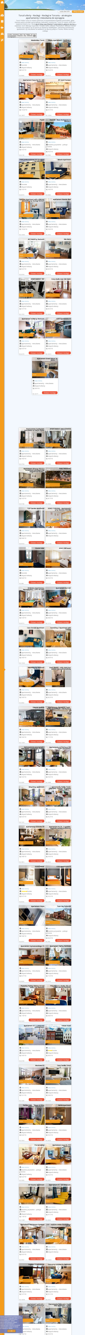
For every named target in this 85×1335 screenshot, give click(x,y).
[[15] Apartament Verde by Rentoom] (32, 328)
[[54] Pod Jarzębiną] (32, 1154)
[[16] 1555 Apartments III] (58, 328)
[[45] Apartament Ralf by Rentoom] (58, 955)
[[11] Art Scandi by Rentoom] (32, 248)
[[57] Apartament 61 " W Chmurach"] (58, 1194)
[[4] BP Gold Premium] (58, 89)
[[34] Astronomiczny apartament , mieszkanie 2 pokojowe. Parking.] (32, 756)
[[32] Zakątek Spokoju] (32, 716)
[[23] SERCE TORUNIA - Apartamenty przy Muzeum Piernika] (58, 517)
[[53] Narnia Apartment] (58, 1114)
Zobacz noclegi (36, 74)
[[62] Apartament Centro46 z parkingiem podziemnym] (32, 1313)
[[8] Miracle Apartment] (58, 169)
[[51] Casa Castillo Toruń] (58, 1074)
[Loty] (3, 27)
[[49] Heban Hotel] (58, 1035)
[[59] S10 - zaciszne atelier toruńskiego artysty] (58, 1233)
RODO (11, 1328)
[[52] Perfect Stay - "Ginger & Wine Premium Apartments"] (32, 1114)
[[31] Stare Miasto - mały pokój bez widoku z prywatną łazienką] (58, 676)
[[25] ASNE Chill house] (58, 557)
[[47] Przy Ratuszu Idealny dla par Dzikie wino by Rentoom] (58, 995)
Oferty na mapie (78, 11)
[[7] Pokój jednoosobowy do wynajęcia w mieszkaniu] (32, 169)
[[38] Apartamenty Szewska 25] (32, 836)
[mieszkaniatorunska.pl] (3, 2)
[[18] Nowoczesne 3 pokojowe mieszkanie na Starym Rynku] (32, 438)
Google (11, 1318)
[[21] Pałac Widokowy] (58, 478)
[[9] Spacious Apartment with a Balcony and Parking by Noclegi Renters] (32, 208)
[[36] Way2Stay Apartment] (32, 796)
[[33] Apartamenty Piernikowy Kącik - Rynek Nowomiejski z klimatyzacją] (58, 716)
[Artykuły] (3, 21)
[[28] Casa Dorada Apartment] (32, 637)
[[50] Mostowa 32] (32, 1074)
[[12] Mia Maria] (58, 248)
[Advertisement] (45, 412)
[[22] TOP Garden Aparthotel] (32, 517)
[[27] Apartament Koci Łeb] (58, 597)
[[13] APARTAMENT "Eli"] (32, 288)
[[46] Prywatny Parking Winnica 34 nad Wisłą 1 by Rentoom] (32, 995)
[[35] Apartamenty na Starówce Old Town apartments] (58, 756)
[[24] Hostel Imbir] (32, 557)
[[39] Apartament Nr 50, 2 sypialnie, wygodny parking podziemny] (58, 836)
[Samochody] (3, 34)
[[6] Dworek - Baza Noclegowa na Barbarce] (58, 129)
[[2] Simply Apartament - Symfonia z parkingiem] (58, 49)
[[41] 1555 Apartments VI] (58, 875)
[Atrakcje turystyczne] (3, 40)
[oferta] (20, 65)
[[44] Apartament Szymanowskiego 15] (32, 955)
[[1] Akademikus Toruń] (32, 49)
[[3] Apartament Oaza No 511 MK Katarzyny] (32, 89)
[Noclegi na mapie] (3, 15)
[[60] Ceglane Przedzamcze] (32, 1273)
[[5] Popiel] (32, 129)
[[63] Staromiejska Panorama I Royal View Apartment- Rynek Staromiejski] (58, 1313)
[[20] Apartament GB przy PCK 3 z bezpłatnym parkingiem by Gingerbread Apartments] (32, 478)
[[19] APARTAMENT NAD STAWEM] (58, 438)
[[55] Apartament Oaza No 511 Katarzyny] (58, 1154)
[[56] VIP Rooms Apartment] (32, 1194)
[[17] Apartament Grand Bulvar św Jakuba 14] (45, 367)
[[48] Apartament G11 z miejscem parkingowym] (32, 1035)
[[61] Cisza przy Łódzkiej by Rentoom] (58, 1273)
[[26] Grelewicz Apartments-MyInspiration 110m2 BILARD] (32, 597)
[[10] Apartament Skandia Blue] (58, 208)
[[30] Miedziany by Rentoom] (32, 676)
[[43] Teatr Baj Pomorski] (58, 915)
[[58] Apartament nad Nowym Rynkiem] (32, 1233)
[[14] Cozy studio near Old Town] (58, 288)
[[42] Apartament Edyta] (32, 915)
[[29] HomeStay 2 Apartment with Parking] (58, 637)
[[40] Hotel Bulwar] (32, 875)
